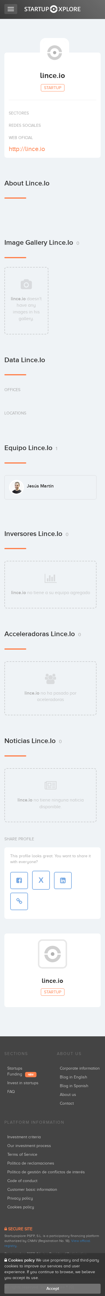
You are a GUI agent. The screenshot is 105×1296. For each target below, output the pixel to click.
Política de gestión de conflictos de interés (46, 1172)
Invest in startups (22, 1083)
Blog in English (73, 1077)
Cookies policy (20, 1207)
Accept (52, 1288)
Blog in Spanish (74, 1086)
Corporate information (80, 1068)
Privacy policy (20, 1198)
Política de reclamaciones (30, 1163)
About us (68, 1094)
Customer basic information (32, 1189)
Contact (67, 1103)
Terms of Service (22, 1154)
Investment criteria (24, 1137)
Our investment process (29, 1146)
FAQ (11, 1091)
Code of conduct (22, 1181)
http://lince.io (27, 148)
